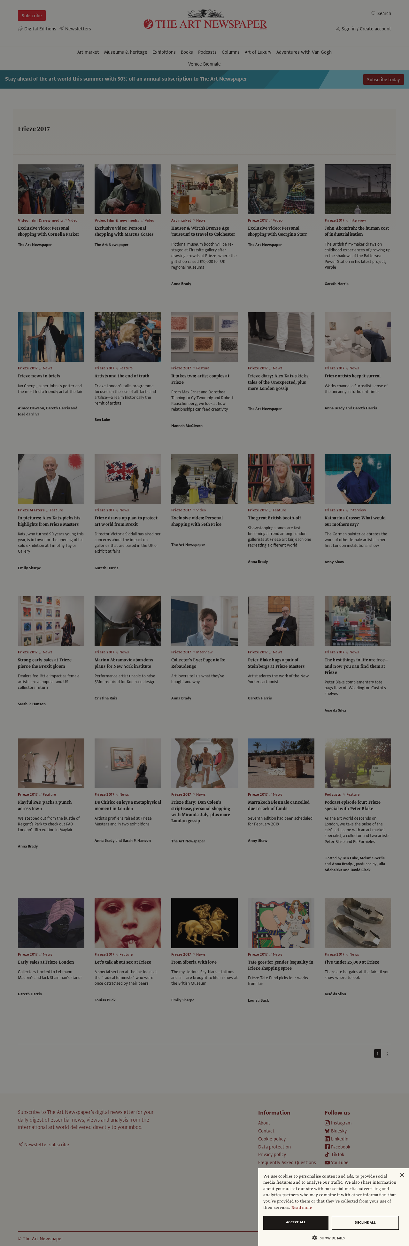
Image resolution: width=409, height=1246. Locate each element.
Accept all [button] (296, 1222)
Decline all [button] (365, 1222)
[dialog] (333, 1207)
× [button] (401, 1175)
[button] (331, 1238)
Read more (301, 1208)
